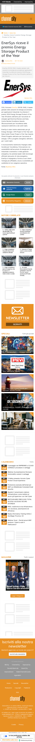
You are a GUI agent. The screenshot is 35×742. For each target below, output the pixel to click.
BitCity (7, 665)
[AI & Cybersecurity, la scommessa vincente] (17, 345)
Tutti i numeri (29, 557)
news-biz (13, 33)
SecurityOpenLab (12, 668)
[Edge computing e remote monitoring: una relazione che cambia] (26, 223)
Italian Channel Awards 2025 (12, 26)
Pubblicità (27, 688)
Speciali (15, 683)
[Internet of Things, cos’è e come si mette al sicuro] (26, 242)
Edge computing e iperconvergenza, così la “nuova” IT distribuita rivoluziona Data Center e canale (9, 270)
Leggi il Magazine (18, 596)
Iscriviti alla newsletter (17, 654)
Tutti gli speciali (28, 334)
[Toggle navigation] (31, 19)
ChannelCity (18, 2)
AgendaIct (17, 675)
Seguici (28, 195)
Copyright (18, 688)
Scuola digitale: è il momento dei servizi (16, 428)
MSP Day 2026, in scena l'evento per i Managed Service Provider (15, 389)
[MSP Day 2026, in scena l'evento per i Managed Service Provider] (17, 383)
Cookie (13, 724)
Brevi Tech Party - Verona (11, 371)
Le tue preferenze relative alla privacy (19, 736)
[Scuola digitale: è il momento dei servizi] (17, 421)
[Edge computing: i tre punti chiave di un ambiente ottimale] (9, 242)
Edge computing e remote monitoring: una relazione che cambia (26, 232)
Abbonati (27, 201)
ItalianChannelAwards (23, 672)
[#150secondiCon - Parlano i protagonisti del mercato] (17, 402)
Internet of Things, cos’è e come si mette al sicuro (26, 250)
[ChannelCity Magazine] (17, 575)
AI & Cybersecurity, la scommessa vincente (17, 352)
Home (5, 33)
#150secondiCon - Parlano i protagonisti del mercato (17, 408)
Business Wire (8, 61)
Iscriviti (28, 182)
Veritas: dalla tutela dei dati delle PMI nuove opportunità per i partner (9, 232)
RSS (17, 692)
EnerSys (14, 107)
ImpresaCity (29, 2)
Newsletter (29, 26)
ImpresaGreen (8, 672)
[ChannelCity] (8, 19)
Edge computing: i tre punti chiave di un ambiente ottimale (8, 250)
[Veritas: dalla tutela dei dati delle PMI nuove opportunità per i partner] (9, 223)
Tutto (32, 462)
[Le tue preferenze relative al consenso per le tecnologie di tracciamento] (26, 740)
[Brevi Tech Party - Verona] (17, 364)
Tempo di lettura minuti (9, 63)
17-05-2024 (19, 61)
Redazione (8, 688)
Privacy (21, 724)
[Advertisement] (18, 633)
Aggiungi (27, 188)
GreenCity (24, 668)
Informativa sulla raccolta (11, 740)
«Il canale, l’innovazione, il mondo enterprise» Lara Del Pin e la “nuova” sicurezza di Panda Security (26, 271)
